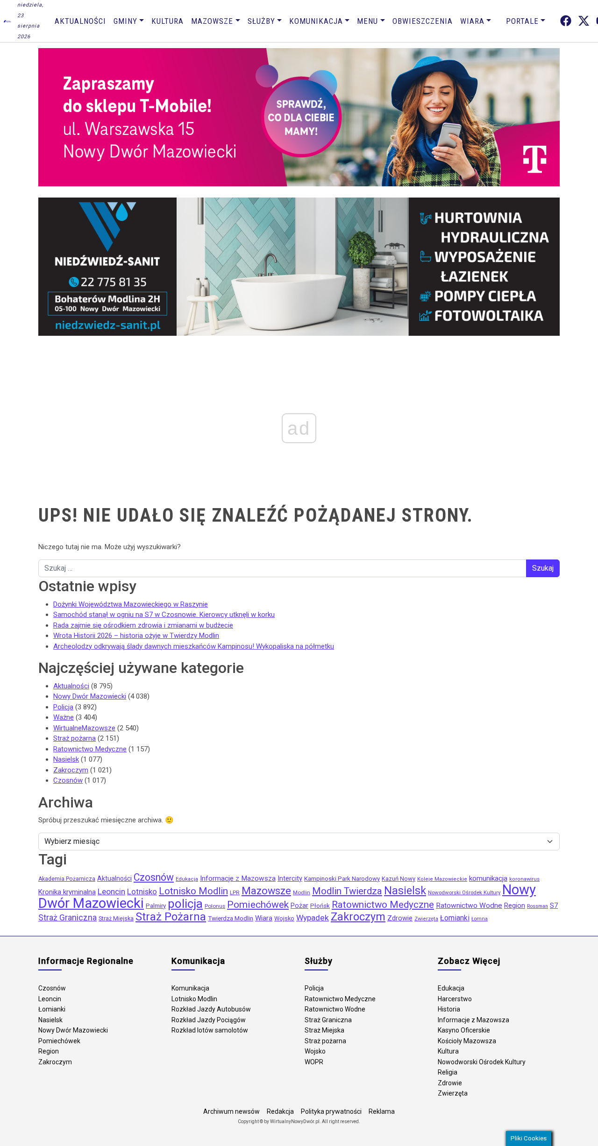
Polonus (215, 906)
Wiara (472, 21)
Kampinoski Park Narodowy (342, 878)
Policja (63, 707)
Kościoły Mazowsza (467, 1041)
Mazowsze (212, 21)
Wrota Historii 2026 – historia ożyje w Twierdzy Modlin (136, 635)
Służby (261, 21)
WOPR (314, 1062)
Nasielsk (66, 759)
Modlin (301, 892)
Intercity (290, 878)
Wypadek (312, 917)
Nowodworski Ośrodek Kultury (464, 892)
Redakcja (280, 1111)
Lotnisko (142, 891)
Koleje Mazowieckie (442, 879)
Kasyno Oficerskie (464, 1030)
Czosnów (68, 780)
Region (514, 905)
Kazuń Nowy (398, 878)
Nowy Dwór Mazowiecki (89, 696)
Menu (367, 21)
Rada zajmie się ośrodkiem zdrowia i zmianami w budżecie (143, 625)
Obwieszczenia (422, 21)
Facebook (565, 21)
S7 (554, 905)
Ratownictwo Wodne (469, 905)
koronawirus (524, 879)
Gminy (125, 21)
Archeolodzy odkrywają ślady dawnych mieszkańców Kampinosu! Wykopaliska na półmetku (193, 646)
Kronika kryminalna (67, 892)
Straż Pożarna (170, 916)
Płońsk (320, 905)
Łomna (479, 919)
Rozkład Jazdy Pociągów (208, 1020)
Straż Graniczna (67, 917)
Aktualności (80, 21)
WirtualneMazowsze (84, 728)
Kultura (167, 21)
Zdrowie (400, 918)
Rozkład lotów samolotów (209, 1030)
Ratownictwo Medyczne (90, 749)
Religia (447, 1072)
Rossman (537, 906)
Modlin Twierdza (347, 891)
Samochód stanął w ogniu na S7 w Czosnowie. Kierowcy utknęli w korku (164, 614)
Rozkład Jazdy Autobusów (211, 1009)
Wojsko (284, 918)
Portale (522, 21)
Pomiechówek (258, 904)
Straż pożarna (74, 738)
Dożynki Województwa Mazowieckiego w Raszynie (130, 604)
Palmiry (156, 905)
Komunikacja (316, 21)
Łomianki (455, 917)
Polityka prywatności (331, 1111)
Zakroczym (70, 770)
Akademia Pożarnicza (66, 879)
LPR (235, 892)
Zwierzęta (426, 919)
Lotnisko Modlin (193, 891)
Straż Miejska (116, 918)
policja (185, 904)
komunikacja (488, 878)
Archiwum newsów (231, 1111)
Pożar (299, 906)
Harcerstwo (455, 999)
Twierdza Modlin (230, 918)
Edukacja (187, 879)
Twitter (583, 21)
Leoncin (111, 891)
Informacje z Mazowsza (238, 878)
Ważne (63, 717)
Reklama (382, 1111)
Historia (449, 1009)
